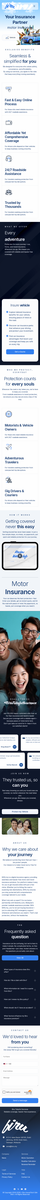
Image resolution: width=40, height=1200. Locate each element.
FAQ (23, 1174)
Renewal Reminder (28, 1164)
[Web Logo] (10, 6)
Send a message (20, 1100)
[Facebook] (15, 1189)
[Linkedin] (25, 1189)
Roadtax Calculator (28, 1161)
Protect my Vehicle (20, 812)
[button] (5, 1064)
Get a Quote (20, 352)
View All (20, 958)
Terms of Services (9, 1174)
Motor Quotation (27, 1158)
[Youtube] (22, 1189)
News (4, 1158)
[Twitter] (18, 1189)
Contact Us (25, 1177)
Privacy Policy (7, 1177)
